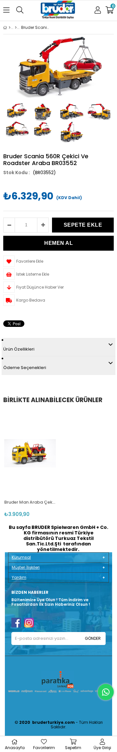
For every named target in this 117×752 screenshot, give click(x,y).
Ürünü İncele (40, 452)
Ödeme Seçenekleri (24, 367)
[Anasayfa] (9, 27)
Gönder (93, 638)
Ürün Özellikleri (18, 349)
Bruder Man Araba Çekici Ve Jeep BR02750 (30, 502)
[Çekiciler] (16, 27)
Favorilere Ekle (30, 452)
